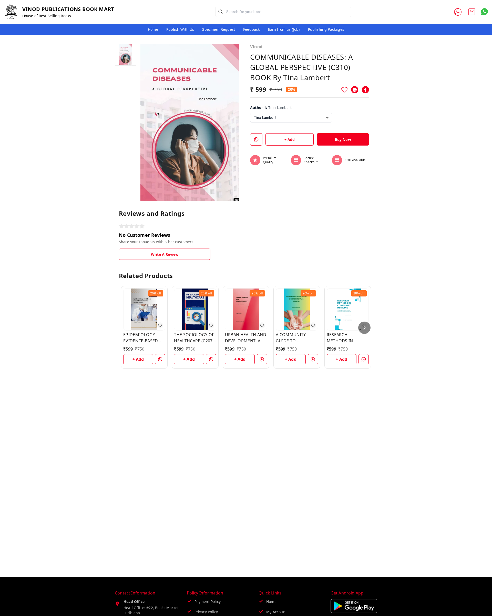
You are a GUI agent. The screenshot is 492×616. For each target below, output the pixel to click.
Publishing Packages (326, 29)
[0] (472, 12)
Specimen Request (218, 29)
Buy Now (343, 139)
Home (153, 29)
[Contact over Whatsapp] (484, 11)
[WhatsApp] (354, 89)
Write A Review (164, 254)
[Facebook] (365, 89)
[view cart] (472, 12)
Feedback (251, 29)
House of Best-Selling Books (46, 15)
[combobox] (291, 118)
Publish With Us (180, 29)
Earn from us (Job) (284, 29)
